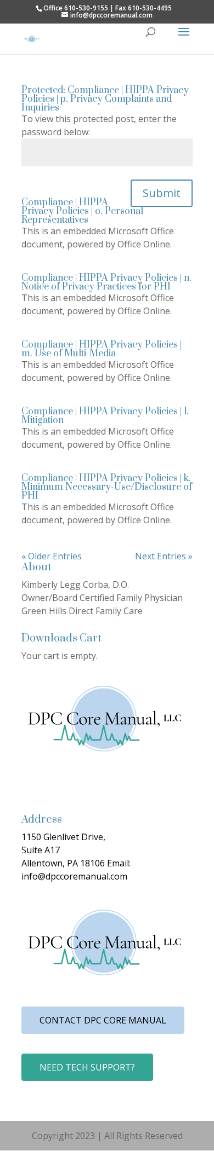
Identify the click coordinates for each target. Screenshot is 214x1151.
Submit (162, 193)
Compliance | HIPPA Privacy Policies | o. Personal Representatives (82, 211)
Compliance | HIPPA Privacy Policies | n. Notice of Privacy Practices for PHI (106, 282)
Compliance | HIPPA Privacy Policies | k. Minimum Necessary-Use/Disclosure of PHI (106, 487)
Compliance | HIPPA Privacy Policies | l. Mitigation (105, 416)
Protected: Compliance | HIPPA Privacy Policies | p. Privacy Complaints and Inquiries (105, 99)
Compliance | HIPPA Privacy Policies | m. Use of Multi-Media (101, 349)
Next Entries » (164, 556)
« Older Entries (51, 556)
